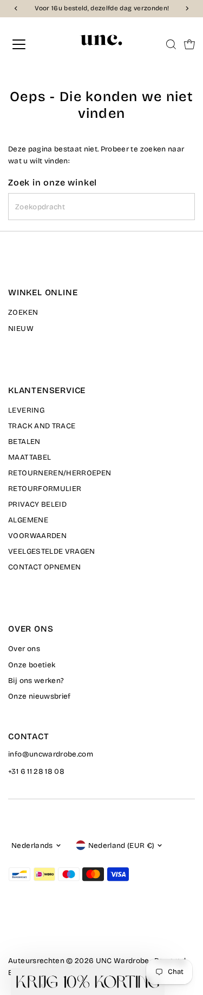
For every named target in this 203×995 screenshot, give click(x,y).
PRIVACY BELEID (37, 504)
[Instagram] (25, 931)
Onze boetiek (31, 664)
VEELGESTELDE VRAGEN (51, 551)
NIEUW (21, 328)
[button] (88, 981)
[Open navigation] (28, 44)
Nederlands (32, 845)
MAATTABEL (29, 457)
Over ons (24, 648)
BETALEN (24, 441)
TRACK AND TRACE (41, 425)
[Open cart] (189, 44)
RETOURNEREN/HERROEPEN (59, 472)
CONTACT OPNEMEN (44, 567)
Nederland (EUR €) (121, 845)
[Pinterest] (39, 931)
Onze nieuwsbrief (39, 696)
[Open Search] (171, 44)
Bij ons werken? (36, 680)
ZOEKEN (23, 312)
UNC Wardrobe (122, 960)
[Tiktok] (53, 931)
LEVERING (26, 410)
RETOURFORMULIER (44, 488)
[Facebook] (13, 931)
